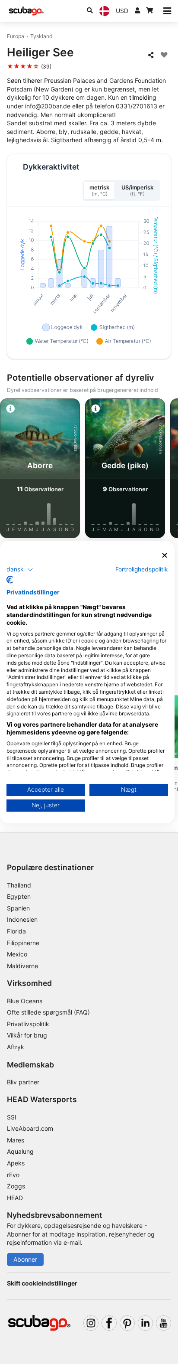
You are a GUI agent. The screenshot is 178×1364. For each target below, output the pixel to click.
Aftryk (15, 1047)
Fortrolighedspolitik (141, 568)
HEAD (15, 1197)
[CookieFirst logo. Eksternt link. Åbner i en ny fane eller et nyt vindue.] (9, 580)
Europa (15, 36)
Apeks (16, 1163)
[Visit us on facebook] (109, 1323)
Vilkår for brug (27, 1035)
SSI (11, 1117)
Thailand (19, 885)
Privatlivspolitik (28, 1024)
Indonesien (22, 919)
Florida (16, 931)
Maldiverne (22, 965)
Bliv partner (23, 1082)
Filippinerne (23, 942)
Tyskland (41, 36)
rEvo (13, 1174)
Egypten (19, 896)
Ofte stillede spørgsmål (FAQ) (48, 1012)
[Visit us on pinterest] (127, 1323)
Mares (15, 1140)
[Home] (26, 11)
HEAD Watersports (42, 1099)
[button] (19, 569)
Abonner (25, 1259)
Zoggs (16, 1186)
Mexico (17, 954)
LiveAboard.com (30, 1128)
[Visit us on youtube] (163, 1323)
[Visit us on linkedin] (145, 1323)
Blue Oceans (24, 1001)
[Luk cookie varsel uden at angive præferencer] (164, 555)
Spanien (18, 908)
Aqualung (20, 1151)
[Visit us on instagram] (91, 1323)
